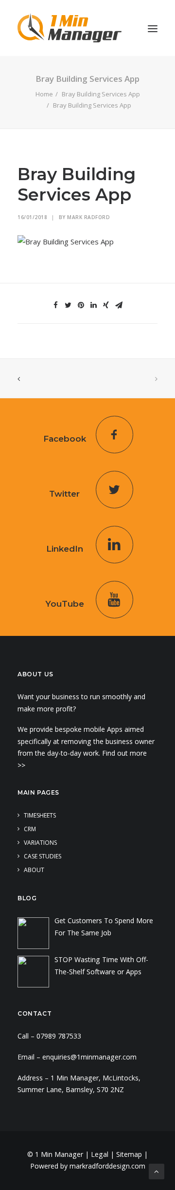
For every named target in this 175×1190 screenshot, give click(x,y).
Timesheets (40, 815)
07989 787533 (58, 1036)
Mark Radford (88, 217)
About (34, 870)
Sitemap (129, 1154)
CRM (30, 829)
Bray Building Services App (101, 94)
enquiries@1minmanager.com (89, 1056)
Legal (99, 1154)
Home (44, 94)
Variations (40, 842)
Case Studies (42, 856)
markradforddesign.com (107, 1166)
